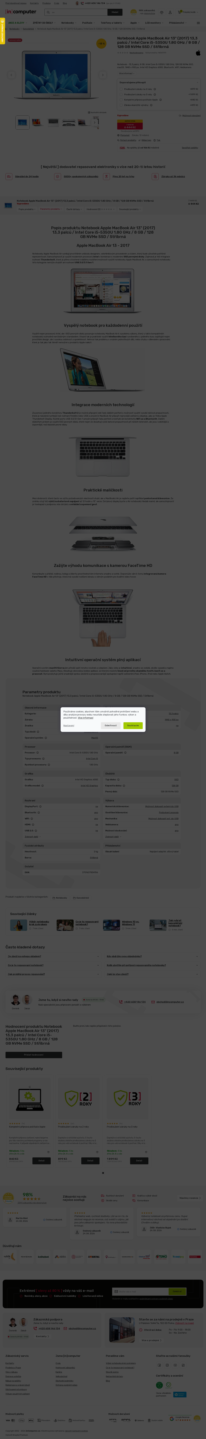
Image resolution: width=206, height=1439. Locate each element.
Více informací (85, 717)
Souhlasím (133, 725)
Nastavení (68, 725)
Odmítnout (111, 725)
